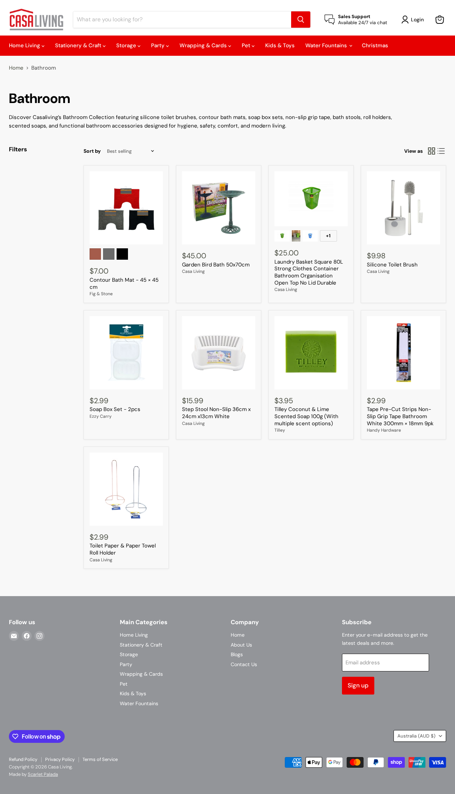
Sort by (92, 151)
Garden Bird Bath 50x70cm (216, 264)
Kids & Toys (280, 45)
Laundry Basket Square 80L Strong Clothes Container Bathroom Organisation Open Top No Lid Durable (308, 272)
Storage (127, 45)
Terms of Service (100, 759)
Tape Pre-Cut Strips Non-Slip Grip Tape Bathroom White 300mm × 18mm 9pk (400, 416)
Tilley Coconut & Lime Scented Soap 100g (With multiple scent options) (306, 416)
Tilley (279, 430)
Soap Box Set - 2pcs (115, 409)
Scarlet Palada (43, 774)
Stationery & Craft (79, 45)
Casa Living (193, 271)
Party (158, 45)
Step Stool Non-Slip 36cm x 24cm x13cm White (216, 413)
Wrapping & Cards (204, 45)
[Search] (300, 19)
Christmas (375, 45)
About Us (241, 645)
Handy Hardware (384, 430)
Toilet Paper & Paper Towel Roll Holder (123, 549)
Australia (416, 736)
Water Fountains (326, 45)
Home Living (25, 45)
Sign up (358, 685)
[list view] (441, 151)
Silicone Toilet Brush (392, 264)
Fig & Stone (101, 294)
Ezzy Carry (101, 416)
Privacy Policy (60, 759)
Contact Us (244, 664)
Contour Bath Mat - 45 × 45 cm (124, 283)
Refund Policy (23, 759)
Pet (247, 45)
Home (16, 68)
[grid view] (432, 151)
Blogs (237, 654)
